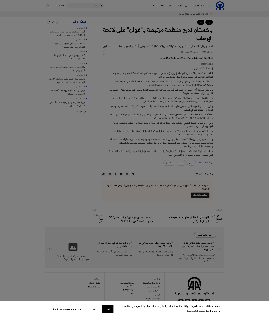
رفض (94, 309)
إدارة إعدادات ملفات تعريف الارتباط (67, 309)
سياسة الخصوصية (196, 311)
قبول (108, 309)
